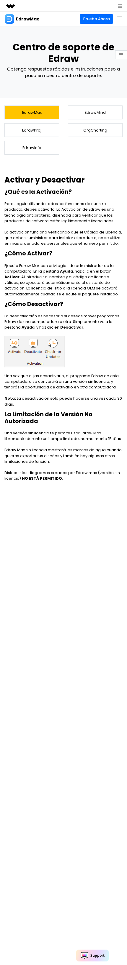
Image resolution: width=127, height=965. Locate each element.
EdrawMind (95, 112)
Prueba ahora (96, 18)
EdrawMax (32, 112)
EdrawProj (31, 130)
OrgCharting (95, 130)
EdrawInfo (31, 147)
